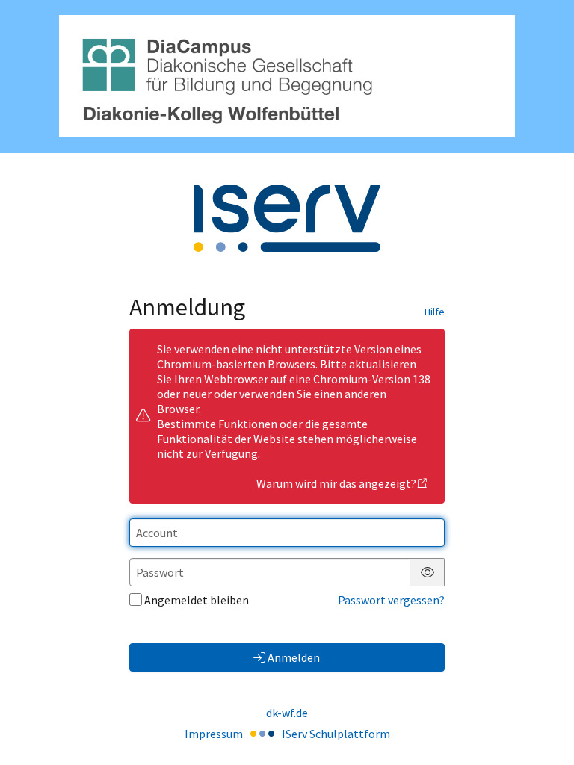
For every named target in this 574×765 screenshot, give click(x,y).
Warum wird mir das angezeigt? (336, 483)
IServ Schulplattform (336, 733)
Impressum (214, 733)
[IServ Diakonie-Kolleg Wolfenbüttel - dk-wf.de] (287, 76)
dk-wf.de (287, 712)
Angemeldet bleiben (196, 599)
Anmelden (294, 657)
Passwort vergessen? (391, 599)
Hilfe (435, 311)
